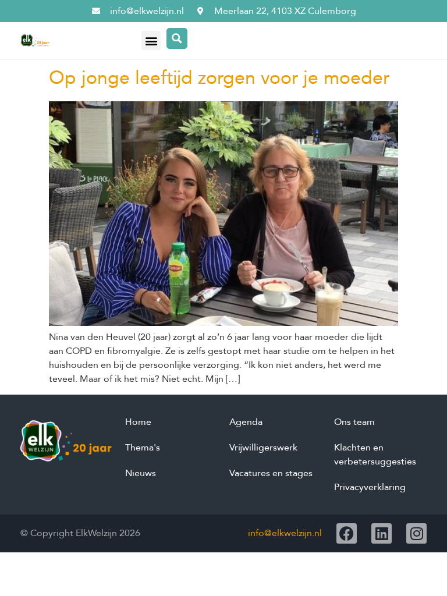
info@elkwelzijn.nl (285, 533)
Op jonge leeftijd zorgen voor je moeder (219, 78)
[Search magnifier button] (177, 38)
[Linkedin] (381, 533)
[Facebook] (346, 533)
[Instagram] (416, 533)
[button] (151, 40)
